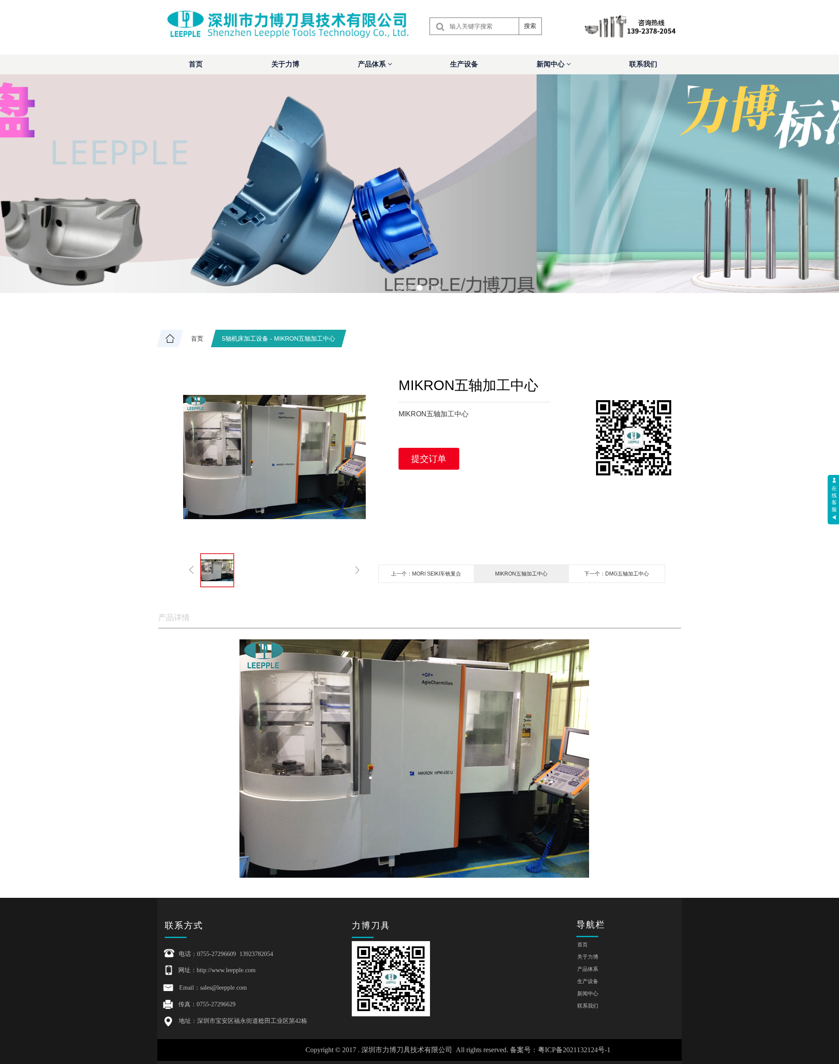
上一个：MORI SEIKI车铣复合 (426, 574)
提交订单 (428, 459)
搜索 (530, 25)
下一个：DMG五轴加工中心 (616, 574)
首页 (196, 64)
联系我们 (643, 64)
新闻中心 (551, 64)
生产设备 (464, 64)
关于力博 (285, 64)
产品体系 (373, 64)
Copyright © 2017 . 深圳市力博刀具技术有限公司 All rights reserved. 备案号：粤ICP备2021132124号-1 (457, 1050)
